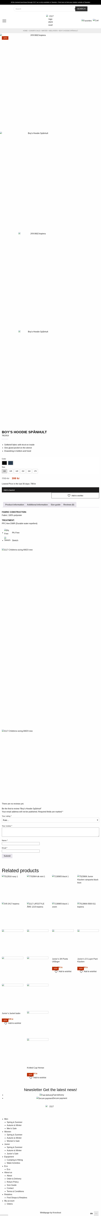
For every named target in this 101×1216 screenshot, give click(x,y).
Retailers (8, 1194)
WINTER (44, 31)
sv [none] (96, 1214)
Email (4, 848)
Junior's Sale (34, 31)
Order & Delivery (14, 1179)
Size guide (55, 505)
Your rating (6, 816)
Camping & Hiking (15, 1160)
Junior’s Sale (12, 1154)
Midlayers (53, 31)
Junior (7, 1144)
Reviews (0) (68, 505)
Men (6, 1119)
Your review (7, 826)
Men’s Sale (12, 1128)
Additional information (37, 505)
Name (5, 840)
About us (8, 1172)
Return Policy (13, 1182)
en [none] (91, 1214)
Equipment (9, 1157)
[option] (4, 463)
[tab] (14, 504)
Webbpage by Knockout (50, 1213)
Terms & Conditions (15, 1191)
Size (3, 467)
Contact (10, 1188)
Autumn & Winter (14, 1125)
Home (25, 31)
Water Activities (13, 1163)
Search (81, 9)
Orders (10, 1204)
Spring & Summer (14, 1122)
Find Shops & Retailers (17, 1198)
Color (4, 459)
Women (7, 1132)
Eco (6, 1166)
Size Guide (12, 1185)
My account (9, 1201)
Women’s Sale (13, 1141)
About (9, 1176)
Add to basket (9, 490)
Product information (14, 505)
